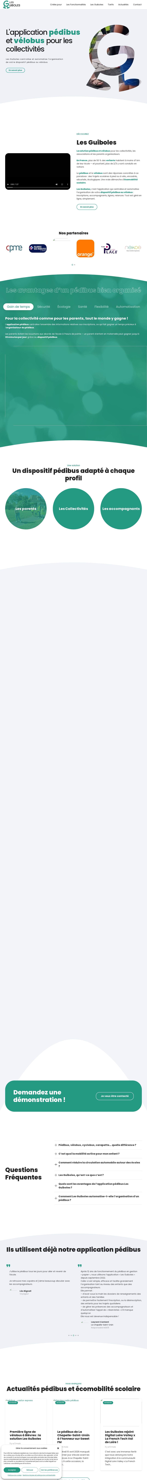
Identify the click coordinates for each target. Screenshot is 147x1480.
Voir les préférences (49, 1470)
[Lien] (11, 5)
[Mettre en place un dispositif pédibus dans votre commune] (73, 509)
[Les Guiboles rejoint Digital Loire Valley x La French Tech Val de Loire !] (121, 1435)
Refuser (30, 1470)
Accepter (12, 1470)
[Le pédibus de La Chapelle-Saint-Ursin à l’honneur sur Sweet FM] (73, 1435)
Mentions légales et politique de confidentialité (39, 1475)
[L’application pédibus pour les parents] (26, 509)
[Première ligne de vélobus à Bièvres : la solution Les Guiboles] (26, 1435)
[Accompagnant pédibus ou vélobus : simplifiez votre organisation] (121, 509)
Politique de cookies (15, 1475)
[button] (58, 1448)
